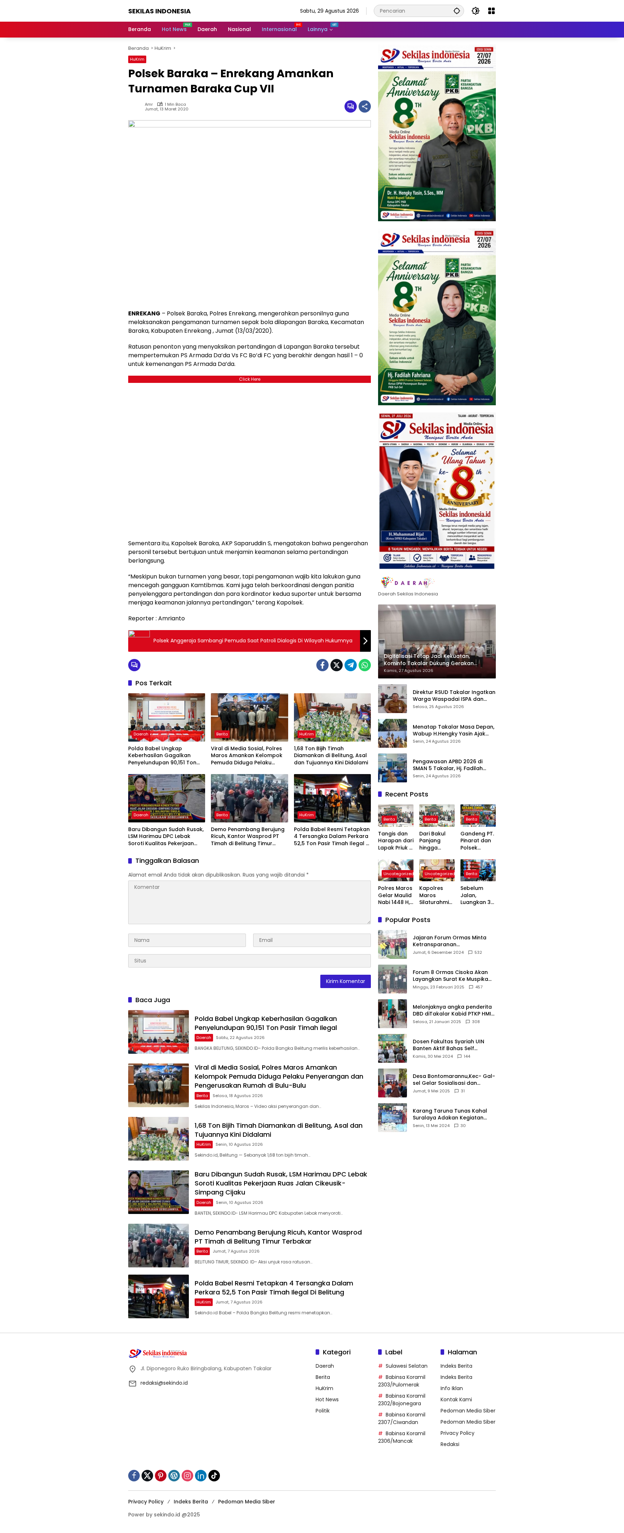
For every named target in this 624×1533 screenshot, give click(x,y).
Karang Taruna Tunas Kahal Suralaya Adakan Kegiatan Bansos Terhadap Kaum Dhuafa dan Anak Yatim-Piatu (452, 1114)
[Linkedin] (201, 1475)
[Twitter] (336, 665)
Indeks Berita (456, 1366)
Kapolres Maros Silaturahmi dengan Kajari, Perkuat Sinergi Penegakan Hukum (434, 895)
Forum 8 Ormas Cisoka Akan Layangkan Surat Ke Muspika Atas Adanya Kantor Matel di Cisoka (451, 976)
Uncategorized (399, 874)
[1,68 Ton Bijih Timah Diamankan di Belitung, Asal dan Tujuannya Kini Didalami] (332, 717)
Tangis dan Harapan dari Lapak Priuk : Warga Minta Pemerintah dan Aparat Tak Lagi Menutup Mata (395, 841)
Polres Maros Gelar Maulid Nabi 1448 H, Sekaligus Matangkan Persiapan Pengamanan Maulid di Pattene (395, 895)
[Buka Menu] (491, 10)
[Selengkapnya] (437, 582)
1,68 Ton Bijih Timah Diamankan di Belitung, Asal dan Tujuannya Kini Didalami (331, 755)
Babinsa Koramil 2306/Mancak (401, 1437)
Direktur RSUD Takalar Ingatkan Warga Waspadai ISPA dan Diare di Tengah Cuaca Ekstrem (454, 696)
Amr (149, 104)
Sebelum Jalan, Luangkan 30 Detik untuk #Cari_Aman (478, 895)
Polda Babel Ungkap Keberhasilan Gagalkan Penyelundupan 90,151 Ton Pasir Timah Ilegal (162, 755)
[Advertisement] (249, 459)
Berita (222, 734)
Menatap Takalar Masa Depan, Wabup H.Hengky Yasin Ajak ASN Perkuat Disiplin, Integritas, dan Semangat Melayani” (453, 730)
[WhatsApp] (365, 665)
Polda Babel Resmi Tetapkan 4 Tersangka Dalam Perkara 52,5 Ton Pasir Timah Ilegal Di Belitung (332, 836)
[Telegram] (350, 665)
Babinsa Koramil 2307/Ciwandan (401, 1418)
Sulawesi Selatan (407, 1366)
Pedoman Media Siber (468, 1410)
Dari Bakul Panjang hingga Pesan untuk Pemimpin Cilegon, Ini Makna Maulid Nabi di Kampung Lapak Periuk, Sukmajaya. (436, 841)
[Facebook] (322, 665)
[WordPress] (174, 1475)
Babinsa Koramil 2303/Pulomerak (401, 1380)
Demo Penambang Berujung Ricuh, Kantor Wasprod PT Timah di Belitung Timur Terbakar (248, 836)
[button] (457, 11)
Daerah (141, 734)
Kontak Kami (456, 1399)
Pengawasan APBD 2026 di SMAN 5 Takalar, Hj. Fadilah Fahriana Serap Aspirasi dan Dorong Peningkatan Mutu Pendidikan (450, 765)
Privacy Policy (457, 1433)
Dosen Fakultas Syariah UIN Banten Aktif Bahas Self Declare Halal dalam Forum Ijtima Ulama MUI (449, 1045)
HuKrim (137, 59)
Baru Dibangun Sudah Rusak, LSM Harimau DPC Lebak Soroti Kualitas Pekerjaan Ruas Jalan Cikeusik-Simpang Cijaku (166, 836)
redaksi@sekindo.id (164, 1382)
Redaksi (450, 1444)
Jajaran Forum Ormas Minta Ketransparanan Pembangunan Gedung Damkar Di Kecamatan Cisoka (452, 941)
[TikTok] (214, 1475)
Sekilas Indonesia (159, 11)
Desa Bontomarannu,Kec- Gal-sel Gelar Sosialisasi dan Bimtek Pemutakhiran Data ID (454, 1080)
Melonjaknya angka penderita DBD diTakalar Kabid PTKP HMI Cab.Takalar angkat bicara (452, 1010)
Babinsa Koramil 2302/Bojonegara (401, 1399)
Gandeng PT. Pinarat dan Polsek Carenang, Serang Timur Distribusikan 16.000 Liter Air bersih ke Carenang (477, 841)
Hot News (327, 1399)
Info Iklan (452, 1388)
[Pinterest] (160, 1475)
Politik (323, 1410)
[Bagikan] (365, 106)
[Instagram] (187, 1475)
